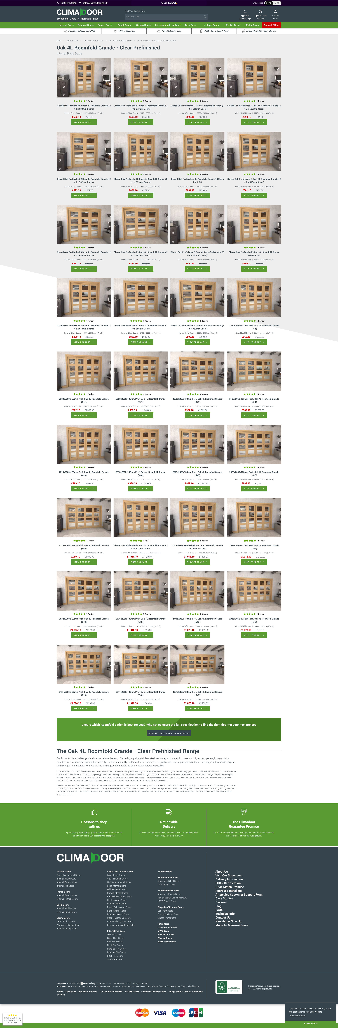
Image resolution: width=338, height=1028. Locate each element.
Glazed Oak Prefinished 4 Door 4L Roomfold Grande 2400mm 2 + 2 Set (197, 547)
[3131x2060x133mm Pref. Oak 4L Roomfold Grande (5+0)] (84, 664)
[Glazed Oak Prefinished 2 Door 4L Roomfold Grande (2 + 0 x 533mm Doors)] (84, 77)
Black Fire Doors (115, 956)
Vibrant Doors (158, 986)
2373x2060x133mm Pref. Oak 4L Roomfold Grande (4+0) (140, 474)
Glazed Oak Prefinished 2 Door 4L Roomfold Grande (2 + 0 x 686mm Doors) (254, 107)
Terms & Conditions (66, 991)
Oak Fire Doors (114, 934)
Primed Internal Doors (117, 893)
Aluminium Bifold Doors (169, 881)
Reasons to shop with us (94, 824)
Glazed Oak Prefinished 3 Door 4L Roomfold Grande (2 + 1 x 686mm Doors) (84, 254)
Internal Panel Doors (116, 903)
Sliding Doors (63, 918)
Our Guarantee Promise (111, 991)
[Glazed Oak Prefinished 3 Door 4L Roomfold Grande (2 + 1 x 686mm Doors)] (84, 224)
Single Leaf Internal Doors (69, 875)
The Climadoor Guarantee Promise (244, 824)
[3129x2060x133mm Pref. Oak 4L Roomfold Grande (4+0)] (84, 517)
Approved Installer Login (245, 17)
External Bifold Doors (67, 912)
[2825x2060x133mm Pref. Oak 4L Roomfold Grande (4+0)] (254, 444)
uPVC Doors (163, 931)
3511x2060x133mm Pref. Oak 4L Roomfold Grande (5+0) (140, 693)
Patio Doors (163, 924)
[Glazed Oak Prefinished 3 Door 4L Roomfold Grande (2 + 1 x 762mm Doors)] (141, 224)
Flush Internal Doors (116, 900)
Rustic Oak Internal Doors (119, 907)
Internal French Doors (67, 882)
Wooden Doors (165, 938)
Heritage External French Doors (172, 897)
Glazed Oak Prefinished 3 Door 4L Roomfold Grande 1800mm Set (254, 254)
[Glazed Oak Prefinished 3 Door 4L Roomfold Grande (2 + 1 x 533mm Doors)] (141, 151)
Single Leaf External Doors (171, 907)
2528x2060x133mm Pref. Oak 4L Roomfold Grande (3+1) (140, 400)
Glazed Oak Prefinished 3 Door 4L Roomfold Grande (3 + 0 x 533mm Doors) (197, 254)
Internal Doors (64, 871)
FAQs (219, 910)
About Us (221, 872)
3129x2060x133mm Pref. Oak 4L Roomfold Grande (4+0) (84, 547)
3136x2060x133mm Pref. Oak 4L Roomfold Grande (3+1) (254, 400)
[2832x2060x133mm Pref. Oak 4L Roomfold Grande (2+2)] (84, 591)
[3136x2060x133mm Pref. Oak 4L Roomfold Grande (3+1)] (254, 371)
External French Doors (67, 899)
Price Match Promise (229, 887)
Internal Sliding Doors (67, 928)
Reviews (221, 902)
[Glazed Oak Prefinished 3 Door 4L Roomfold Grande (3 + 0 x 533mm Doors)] (197, 224)
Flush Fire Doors (115, 945)
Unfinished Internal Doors (119, 882)
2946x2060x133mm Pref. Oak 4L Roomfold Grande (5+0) (254, 620)
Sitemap (61, 994)
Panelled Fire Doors (116, 948)
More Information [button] (298, 1015)
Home (59, 40)
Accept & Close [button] (311, 1023)
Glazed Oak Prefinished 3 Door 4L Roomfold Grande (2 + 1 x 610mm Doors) (254, 181)
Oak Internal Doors (116, 875)
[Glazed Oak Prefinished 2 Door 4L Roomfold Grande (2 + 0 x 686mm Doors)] (254, 77)
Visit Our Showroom (228, 875)
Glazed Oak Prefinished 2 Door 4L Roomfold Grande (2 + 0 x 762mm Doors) (84, 181)
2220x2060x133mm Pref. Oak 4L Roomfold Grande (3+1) (254, 327)
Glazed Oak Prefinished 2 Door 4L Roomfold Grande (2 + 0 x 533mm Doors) (84, 107)
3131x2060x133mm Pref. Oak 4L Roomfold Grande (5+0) (84, 693)
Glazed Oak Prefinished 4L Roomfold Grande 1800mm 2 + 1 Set (197, 181)
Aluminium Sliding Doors (68, 925)
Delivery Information (229, 879)
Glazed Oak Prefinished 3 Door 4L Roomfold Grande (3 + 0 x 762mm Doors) (197, 327)
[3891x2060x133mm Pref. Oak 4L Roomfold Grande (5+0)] (197, 664)
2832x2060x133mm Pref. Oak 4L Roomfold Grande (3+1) (197, 400)
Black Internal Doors (116, 910)
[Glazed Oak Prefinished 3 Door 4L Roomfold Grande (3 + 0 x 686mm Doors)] (141, 297)
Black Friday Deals (167, 941)
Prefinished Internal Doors (119, 896)
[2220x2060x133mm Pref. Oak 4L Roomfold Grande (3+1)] (254, 297)
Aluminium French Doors (169, 894)
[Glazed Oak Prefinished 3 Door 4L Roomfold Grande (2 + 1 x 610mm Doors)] (254, 151)
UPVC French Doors (167, 901)
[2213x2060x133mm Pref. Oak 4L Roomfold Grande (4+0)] (84, 444)
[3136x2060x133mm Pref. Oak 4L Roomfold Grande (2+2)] (141, 591)
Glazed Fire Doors (115, 938)
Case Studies (224, 898)
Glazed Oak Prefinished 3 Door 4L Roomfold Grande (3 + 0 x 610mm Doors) (84, 327)
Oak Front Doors (165, 910)
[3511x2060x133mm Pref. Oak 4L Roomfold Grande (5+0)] (141, 664)
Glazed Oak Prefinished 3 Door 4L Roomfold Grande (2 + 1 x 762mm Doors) (140, 254)
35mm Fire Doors (115, 959)
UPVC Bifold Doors (166, 884)
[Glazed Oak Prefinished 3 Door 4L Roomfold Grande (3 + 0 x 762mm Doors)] (197, 297)
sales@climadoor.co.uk (95, 3)
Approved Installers (228, 891)
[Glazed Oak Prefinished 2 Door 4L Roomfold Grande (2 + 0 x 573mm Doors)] (141, 77)
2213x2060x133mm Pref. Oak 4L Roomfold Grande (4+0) (84, 474)
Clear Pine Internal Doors (119, 918)
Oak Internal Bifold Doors (120, 40)
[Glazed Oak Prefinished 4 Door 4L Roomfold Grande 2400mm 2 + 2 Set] (197, 517)
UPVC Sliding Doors (66, 921)
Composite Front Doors (168, 914)
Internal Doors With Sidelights (121, 925)
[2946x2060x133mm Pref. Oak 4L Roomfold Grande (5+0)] (254, 591)
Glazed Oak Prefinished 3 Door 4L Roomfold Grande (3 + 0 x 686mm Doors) (140, 327)
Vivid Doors (193, 986)
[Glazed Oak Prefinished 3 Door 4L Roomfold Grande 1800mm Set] (254, 224)
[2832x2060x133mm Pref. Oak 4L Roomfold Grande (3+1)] (197, 371)
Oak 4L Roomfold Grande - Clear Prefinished (157, 40)
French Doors (63, 891)
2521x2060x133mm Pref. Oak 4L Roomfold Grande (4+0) (197, 474)
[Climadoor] (80, 15)
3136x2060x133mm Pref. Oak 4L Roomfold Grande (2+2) (140, 620)
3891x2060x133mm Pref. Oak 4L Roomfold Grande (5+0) (197, 693)
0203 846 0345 (69, 3)
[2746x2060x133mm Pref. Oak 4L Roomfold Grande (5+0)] (197, 591)
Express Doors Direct (176, 986)
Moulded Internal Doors (118, 914)
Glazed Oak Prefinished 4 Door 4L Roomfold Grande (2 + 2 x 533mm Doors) (140, 547)
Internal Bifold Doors (93, 40)
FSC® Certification (228, 883)
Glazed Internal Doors (117, 878)
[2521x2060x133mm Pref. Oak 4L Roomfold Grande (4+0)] (197, 444)
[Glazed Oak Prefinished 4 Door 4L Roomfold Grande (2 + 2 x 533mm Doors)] (141, 517)
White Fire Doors (115, 941)
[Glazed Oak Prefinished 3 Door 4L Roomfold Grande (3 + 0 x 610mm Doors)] (84, 297)
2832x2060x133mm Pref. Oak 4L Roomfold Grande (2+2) (84, 620)
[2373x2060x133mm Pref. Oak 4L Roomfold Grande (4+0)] (141, 444)
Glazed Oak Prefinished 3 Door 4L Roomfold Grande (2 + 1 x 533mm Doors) (140, 181)
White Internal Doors (116, 889)
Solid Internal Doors (116, 886)
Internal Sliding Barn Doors (120, 921)
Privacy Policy (132, 991)
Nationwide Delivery (169, 824)
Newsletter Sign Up (228, 921)
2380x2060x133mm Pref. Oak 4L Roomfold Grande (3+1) (84, 400)
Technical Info (225, 914)
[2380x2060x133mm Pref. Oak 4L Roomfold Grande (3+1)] (84, 371)
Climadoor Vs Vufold (167, 927)
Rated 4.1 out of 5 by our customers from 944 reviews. (12, 1020)
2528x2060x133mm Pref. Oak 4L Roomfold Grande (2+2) (254, 547)
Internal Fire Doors (65, 886)
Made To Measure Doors (231, 925)
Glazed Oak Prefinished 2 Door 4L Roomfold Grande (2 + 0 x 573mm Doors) (140, 107)
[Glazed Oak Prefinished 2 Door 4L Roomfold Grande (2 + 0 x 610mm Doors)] (197, 77)
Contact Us (222, 917)
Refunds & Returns (87, 991)
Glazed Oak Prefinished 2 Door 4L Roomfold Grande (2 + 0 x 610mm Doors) (197, 107)
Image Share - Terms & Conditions (186, 991)
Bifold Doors (72, 40)
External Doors (165, 871)
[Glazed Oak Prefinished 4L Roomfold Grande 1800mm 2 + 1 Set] (197, 151)
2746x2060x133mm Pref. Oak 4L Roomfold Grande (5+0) (197, 620)
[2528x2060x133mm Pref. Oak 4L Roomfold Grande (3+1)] (141, 371)
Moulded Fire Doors (116, 952)
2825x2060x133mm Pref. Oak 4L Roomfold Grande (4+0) (254, 474)
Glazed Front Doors (167, 918)
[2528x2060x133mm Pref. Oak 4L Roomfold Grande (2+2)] (254, 517)
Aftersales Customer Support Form (238, 895)
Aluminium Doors (166, 934)
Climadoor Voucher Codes (153, 991)
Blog (218, 906)
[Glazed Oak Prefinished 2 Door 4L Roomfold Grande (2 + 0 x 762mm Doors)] (84, 151)
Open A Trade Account (261, 17)
